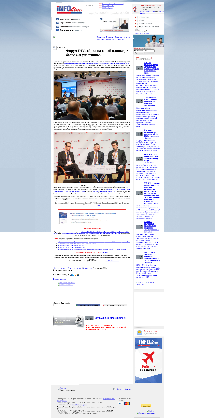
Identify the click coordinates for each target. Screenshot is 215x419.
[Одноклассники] (75, 274)
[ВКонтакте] (71, 274)
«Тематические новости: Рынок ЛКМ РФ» (71, 247)
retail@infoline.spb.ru (112, 261)
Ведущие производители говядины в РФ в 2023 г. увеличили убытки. (151, 134)
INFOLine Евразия (107, 8)
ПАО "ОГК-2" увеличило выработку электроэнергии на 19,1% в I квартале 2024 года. (152, 257)
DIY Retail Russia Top (108, 6)
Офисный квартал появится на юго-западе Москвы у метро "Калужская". (151, 158)
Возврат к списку (60, 279)
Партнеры (101, 37)
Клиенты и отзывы (122, 37)
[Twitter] (73, 274)
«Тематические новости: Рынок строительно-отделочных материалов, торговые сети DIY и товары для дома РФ (93, 242)
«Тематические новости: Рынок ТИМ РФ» (71, 245)
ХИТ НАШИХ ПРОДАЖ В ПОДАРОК (110, 318)
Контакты (110, 39)
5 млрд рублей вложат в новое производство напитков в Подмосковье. (150, 101)
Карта (119, 389)
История (100, 39)
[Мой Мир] (78, 274)
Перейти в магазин (142, 33)
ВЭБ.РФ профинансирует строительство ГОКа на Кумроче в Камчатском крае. (151, 68)
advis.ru (140, 282)
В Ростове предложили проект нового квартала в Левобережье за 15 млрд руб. (151, 227)
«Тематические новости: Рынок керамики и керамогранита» (77, 244)
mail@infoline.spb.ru (147, 11)
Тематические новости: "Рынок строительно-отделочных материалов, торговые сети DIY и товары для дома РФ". (93, 249)
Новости (109, 37)
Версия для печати (75, 268)
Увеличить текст (60, 268)
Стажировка (120, 39)
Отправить (87, 268)
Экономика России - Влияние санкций (113, 4)
